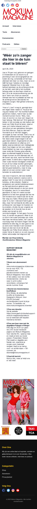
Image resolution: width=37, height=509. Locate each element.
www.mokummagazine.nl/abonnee (20, 266)
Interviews (17, 26)
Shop (4, 470)
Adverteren (6, 473)
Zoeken (24, 49)
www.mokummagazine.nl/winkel (19, 305)
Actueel (5, 26)
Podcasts (6, 44)
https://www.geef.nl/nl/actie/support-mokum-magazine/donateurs (21, 314)
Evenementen (8, 38)
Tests (4, 32)
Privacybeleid (7, 477)
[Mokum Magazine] (17, 14)
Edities (16, 44)
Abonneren (15, 32)
